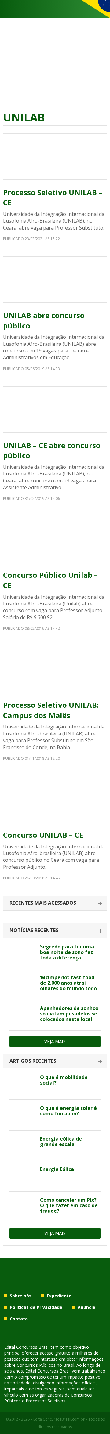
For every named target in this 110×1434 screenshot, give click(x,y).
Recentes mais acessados (42, 902)
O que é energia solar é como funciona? (68, 1111)
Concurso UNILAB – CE (43, 835)
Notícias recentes (33, 930)
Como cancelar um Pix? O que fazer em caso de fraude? (69, 1205)
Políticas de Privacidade (36, 1307)
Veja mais (55, 1041)
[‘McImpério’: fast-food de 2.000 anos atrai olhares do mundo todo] (22, 984)
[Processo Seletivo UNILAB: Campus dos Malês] (55, 669)
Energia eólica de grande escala (61, 1141)
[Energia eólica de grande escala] (22, 1145)
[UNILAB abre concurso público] (55, 279)
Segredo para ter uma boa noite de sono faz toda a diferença (67, 952)
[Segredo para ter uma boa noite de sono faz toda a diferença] (22, 953)
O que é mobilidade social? (64, 1080)
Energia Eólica (57, 1169)
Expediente (59, 1296)
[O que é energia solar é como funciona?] (22, 1115)
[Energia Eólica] (22, 1176)
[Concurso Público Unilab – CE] (55, 539)
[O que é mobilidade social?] (22, 1084)
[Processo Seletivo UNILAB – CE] (55, 156)
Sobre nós (20, 1296)
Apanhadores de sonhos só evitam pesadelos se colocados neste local (69, 1013)
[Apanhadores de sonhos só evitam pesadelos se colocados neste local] (22, 1015)
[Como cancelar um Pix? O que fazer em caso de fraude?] (22, 1207)
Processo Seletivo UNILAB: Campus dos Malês (51, 710)
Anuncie (86, 1307)
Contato (19, 1319)
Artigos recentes (32, 1060)
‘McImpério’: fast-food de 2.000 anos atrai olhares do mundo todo (68, 983)
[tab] (55, 903)
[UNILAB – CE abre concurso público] (55, 409)
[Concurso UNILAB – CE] (55, 799)
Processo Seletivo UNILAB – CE (52, 197)
